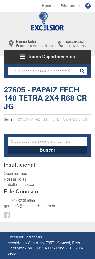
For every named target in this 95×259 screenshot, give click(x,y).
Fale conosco (70, 6)
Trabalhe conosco (19, 184)
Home (46, 6)
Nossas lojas (15, 179)
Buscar (47, 150)
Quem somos (15, 173)
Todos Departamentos (50, 56)
